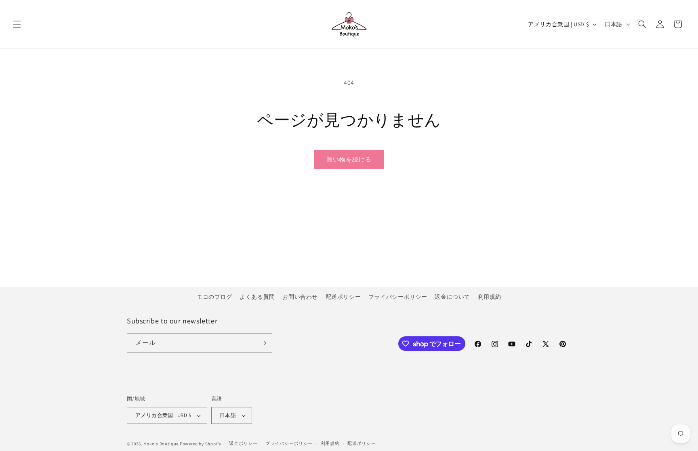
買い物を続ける (349, 159)
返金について (452, 296)
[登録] (263, 343)
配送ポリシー (343, 296)
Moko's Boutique (161, 444)
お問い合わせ (300, 296)
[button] (17, 24)
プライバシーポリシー (397, 296)
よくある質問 (257, 296)
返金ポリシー (243, 443)
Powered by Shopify (200, 444)
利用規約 (489, 296)
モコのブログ (214, 296)
